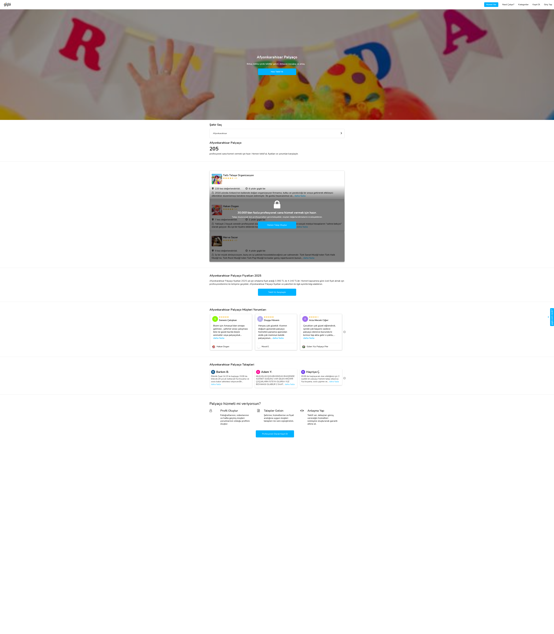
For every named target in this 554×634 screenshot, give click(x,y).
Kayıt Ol (536, 4)
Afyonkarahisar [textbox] (220, 133)
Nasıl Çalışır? (508, 4)
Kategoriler (523, 4)
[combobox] (277, 133)
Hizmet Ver (491, 4)
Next (344, 332)
